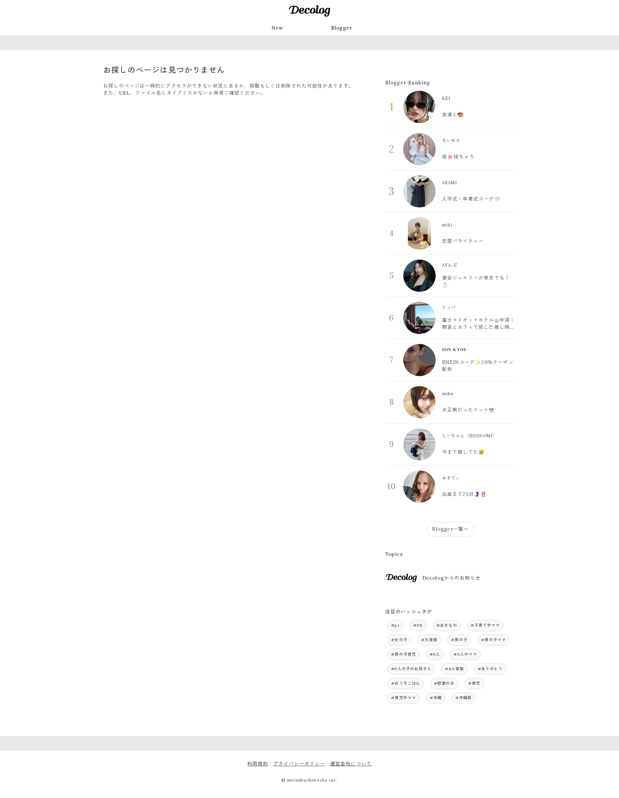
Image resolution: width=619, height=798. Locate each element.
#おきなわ (447, 625)
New (277, 28)
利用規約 (257, 764)
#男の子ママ (493, 639)
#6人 (435, 654)
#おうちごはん (405, 683)
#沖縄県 (463, 697)
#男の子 (459, 639)
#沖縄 (436, 697)
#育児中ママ (403, 697)
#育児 (474, 683)
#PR (418, 625)
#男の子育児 (403, 654)
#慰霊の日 (444, 683)
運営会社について (351, 764)
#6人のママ (465, 654)
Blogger (341, 28)
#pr (395, 625)
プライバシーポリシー (299, 764)
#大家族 (429, 639)
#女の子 (399, 639)
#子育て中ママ (485, 625)
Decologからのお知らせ (451, 578)
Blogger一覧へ (450, 529)
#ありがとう (490, 668)
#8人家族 (454, 668)
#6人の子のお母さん (411, 668)
